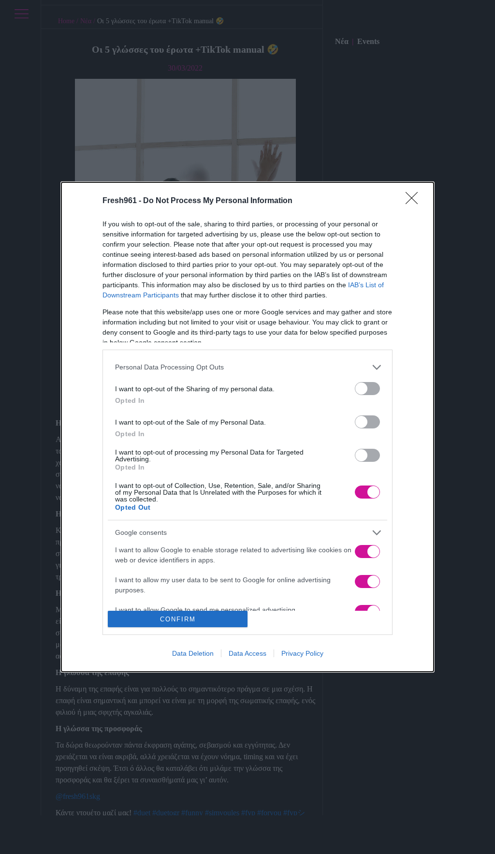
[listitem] (247, 367)
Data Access (247, 653)
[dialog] (247, 427)
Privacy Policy (302, 653)
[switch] (367, 388)
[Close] (415, 201)
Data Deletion (193, 653)
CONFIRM (178, 619)
